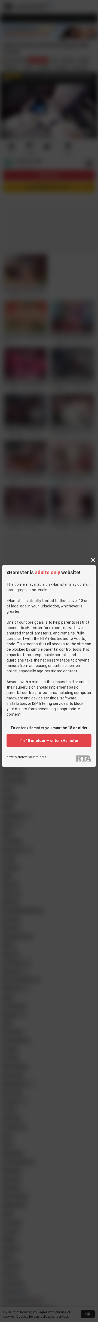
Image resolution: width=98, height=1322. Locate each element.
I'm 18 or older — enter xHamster (49, 740)
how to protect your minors (26, 757)
